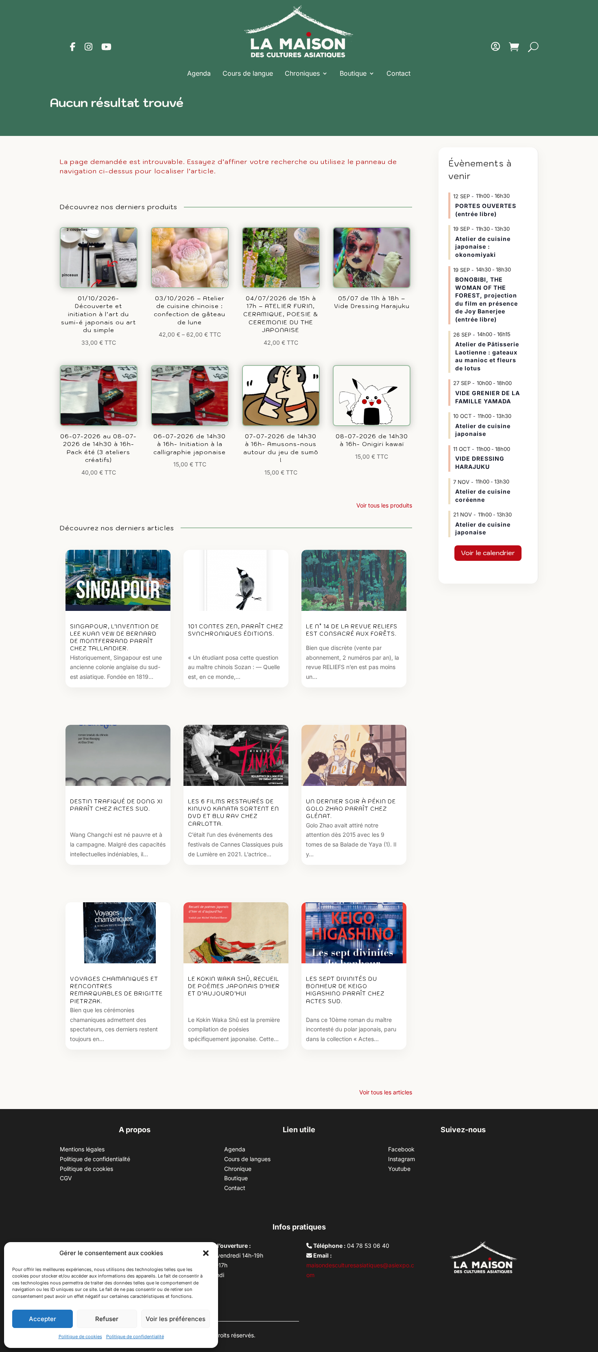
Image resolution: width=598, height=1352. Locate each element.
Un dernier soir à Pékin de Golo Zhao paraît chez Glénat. (351, 809)
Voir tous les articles (385, 1092)
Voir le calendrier (488, 553)
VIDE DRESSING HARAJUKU (479, 462)
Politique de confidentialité (135, 1336)
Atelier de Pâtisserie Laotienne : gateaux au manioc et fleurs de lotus (487, 356)
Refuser (106, 1319)
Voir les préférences (175, 1319)
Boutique (353, 73)
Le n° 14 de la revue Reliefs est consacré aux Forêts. (351, 630)
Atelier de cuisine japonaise (483, 430)
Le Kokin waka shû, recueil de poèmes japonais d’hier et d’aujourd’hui (234, 986)
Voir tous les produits (384, 505)
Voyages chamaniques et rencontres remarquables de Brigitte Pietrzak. (116, 990)
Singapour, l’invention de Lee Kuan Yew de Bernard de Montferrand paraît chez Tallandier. (114, 637)
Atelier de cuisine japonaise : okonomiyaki (483, 246)
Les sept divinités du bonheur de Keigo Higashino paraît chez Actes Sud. (345, 990)
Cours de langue (248, 73)
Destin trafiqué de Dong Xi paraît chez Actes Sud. (116, 805)
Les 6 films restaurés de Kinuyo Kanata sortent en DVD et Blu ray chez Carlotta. (233, 812)
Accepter (42, 1319)
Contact (398, 73)
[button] (206, 1253)
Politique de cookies (80, 1336)
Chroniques (302, 73)
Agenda (199, 73)
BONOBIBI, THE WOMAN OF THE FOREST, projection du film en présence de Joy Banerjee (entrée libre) (486, 299)
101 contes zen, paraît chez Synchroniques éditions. (235, 630)
